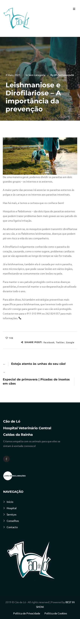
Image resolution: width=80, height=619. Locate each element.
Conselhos (13, 520)
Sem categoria (36, 75)
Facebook (49, 342)
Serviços (11, 514)
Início (10, 501)
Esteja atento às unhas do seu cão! (38, 364)
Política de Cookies (55, 613)
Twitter (60, 342)
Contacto (12, 527)
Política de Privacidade (26, 613)
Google (70, 342)
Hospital (12, 508)
